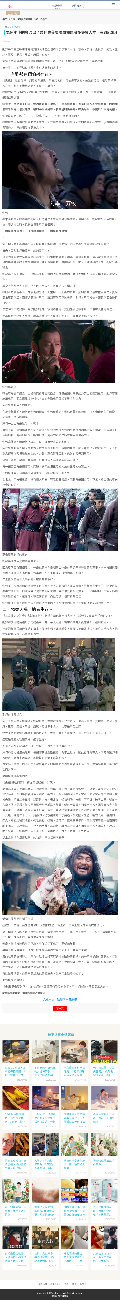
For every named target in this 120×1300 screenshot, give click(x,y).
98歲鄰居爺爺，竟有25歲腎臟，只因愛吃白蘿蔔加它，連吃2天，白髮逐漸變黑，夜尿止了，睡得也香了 (74, 1210)
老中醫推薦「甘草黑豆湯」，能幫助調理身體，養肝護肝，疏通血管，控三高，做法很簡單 (103, 1071)
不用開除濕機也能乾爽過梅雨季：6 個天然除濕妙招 (45, 1071)
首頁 (7, 26)
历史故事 (16, 26)
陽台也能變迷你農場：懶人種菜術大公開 (74, 1164)
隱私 (74, 1283)
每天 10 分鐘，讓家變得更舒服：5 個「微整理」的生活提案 (26, 19)
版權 (82, 1283)
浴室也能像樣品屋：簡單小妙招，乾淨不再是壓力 (103, 1210)
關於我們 (43, 1283)
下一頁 (60, 1008)
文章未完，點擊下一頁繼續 (60, 999)
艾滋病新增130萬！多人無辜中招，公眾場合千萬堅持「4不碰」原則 (103, 1257)
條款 (66, 1283)
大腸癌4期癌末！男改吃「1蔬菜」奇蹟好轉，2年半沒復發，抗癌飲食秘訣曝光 (45, 1164)
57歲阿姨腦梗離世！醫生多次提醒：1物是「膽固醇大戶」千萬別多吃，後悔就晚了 (15, 1117)
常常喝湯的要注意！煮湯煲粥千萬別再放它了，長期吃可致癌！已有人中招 (74, 1257)
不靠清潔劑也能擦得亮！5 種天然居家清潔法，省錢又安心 (74, 1071)
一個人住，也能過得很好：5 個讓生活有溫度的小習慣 (45, 1117)
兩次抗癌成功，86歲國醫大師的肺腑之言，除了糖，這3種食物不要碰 (16, 1164)
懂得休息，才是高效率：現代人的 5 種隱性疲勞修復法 (74, 1117)
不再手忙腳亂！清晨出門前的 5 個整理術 (104, 1117)
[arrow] (15, 6)
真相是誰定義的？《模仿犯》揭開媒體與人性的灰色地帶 (15, 1257)
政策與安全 (55, 1283)
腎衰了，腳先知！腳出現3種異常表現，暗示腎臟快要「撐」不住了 (45, 1210)
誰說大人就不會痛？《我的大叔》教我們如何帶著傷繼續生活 (45, 1257)
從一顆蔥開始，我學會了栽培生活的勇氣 (15, 1210)
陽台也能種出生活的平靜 (103, 1162)
